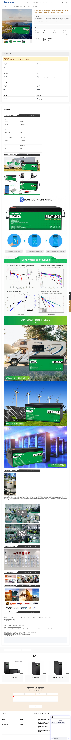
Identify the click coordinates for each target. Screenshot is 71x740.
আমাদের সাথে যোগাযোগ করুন (5, 724)
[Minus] (68, 717)
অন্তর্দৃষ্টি (58, 2)
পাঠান (35, 706)
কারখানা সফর (3, 721)
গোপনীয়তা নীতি (45, 736)
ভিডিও (34, 2)
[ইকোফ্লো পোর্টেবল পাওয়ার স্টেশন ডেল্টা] (17, 24)
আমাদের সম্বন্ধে (38, 2)
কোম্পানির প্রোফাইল (4, 719)
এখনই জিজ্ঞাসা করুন (12, 679)
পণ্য (30, 2)
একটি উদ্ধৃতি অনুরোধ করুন (51, 2)
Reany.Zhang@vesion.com (48, 713)
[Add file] (52, 738)
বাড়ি (27, 2)
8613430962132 (58, 713)
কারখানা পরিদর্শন (44, 2)
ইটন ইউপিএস (7, 6)
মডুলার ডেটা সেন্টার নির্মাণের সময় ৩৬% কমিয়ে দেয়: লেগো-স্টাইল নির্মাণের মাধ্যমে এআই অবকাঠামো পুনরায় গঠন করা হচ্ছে (44, 726)
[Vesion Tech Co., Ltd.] (9, 2)
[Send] (68, 738)
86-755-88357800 (66, 713)
